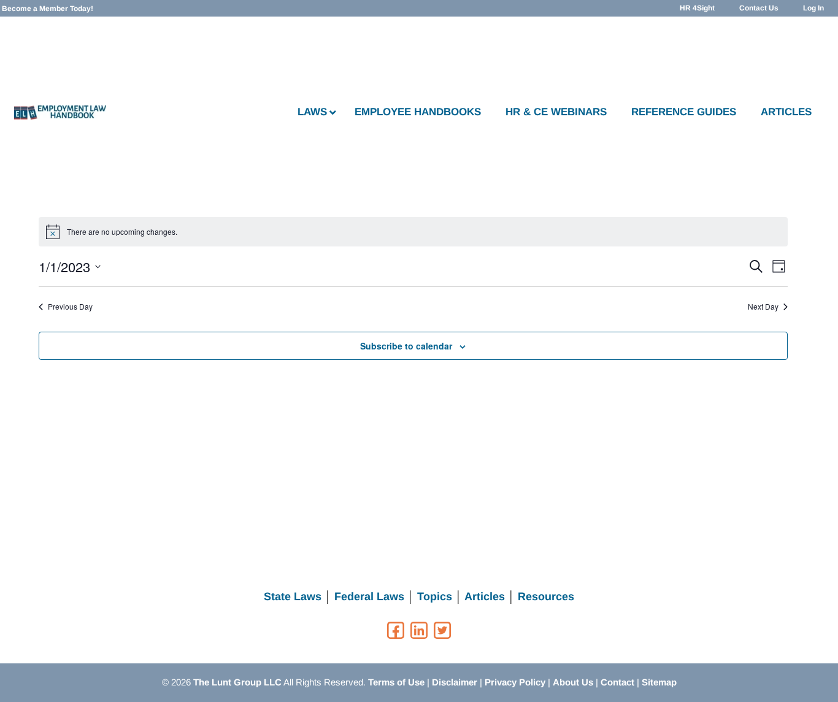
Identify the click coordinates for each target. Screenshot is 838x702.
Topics (434, 596)
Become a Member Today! (47, 8)
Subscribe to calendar (406, 346)
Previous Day (70, 306)
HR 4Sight (697, 8)
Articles (484, 596)
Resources (546, 596)
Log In (813, 8)
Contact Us (758, 8)
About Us (573, 682)
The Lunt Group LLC (237, 682)
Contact (617, 682)
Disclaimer (454, 682)
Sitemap (659, 682)
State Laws (292, 596)
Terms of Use (396, 682)
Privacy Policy (515, 682)
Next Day (763, 306)
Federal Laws (369, 596)
